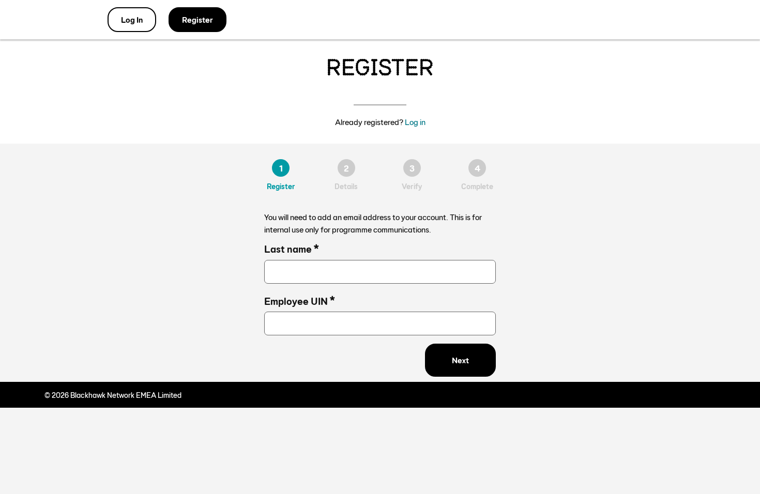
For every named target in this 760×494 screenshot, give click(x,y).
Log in (415, 122)
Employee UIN (299, 299)
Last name (291, 247)
